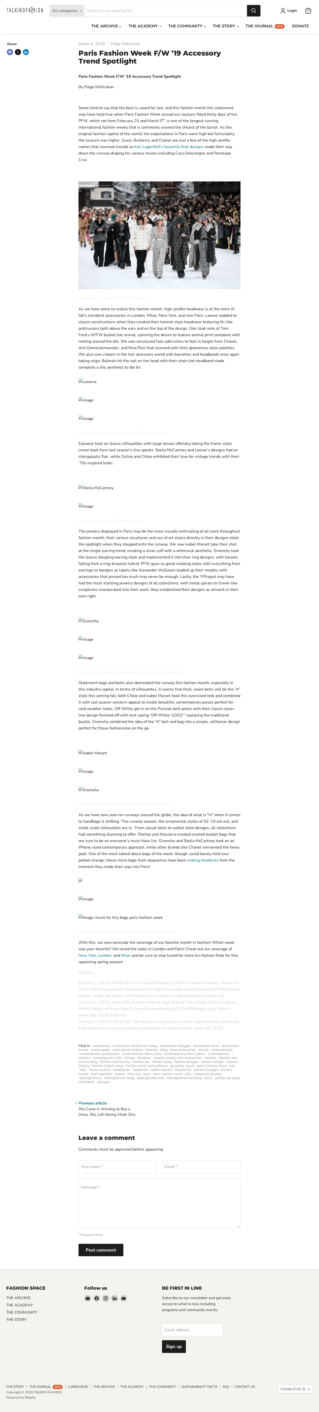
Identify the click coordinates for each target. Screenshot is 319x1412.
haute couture (99, 1069)
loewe (119, 1074)
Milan (126, 955)
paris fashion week (167, 1074)
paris (147, 1074)
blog (163, 1049)
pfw (188, 1074)
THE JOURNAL (264, 26)
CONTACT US (245, 1387)
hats (83, 1069)
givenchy (177, 1065)
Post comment (101, 1250)
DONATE (300, 26)
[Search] (253, 10)
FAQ (226, 1387)
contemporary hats (107, 1057)
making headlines (203, 860)
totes (208, 1078)
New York (87, 955)
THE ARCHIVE (105, 26)
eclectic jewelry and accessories (178, 1057)
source (140, 298)
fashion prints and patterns (147, 1065)
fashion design (212, 1061)
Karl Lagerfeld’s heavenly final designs (168, 147)
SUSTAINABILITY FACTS (199, 1387)
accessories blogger (175, 1045)
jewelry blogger (206, 1069)
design (130, 1057)
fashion (210, 1057)
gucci (190, 1065)
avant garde (100, 1049)
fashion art (140, 1061)
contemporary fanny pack (141, 1053)
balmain (152, 1049)
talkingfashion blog (119, 1078)
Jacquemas (182, 1069)
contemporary (221, 1049)
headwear (140, 1069)
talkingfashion (90, 1078)
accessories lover (206, 1045)
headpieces (121, 1069)
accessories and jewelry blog (135, 1045)
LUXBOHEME (78, 1387)
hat (232, 1065)
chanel (203, 1049)
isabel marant (161, 1069)
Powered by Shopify (21, 1397)
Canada (293, 1389)
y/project (103, 1082)
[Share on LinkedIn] (26, 52)
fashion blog (161, 1061)
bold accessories (183, 1049)
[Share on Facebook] (10, 52)
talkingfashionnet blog (183, 1078)
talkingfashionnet (150, 1078)
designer (144, 1057)
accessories (101, 1045)
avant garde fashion (127, 1049)
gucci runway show (212, 1065)
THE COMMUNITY (185, 26)
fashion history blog (107, 1065)
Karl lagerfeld (101, 1074)
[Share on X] (18, 52)
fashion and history (115, 1061)
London (104, 955)
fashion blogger (186, 1061)
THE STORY (224, 26)
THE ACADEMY (144, 26)
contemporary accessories (99, 1053)
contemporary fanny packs (184, 1053)
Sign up (174, 1346)
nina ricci (133, 1074)
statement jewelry (208, 1074)
